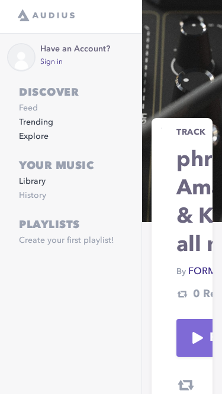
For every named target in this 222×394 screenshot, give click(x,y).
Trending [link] (36, 122)
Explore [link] (34, 136)
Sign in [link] (51, 62)
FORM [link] (202, 271)
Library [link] (32, 181)
